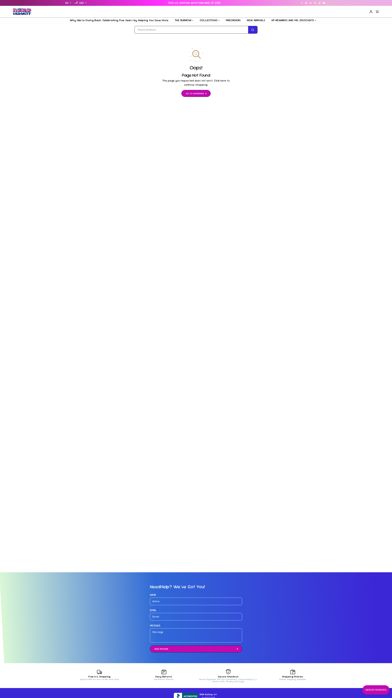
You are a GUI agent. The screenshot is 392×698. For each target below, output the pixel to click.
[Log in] (371, 11)
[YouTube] (324, 3)
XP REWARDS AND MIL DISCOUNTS (293, 20)
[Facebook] (302, 3)
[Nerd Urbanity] (22, 11)
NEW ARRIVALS (256, 20)
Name (153, 595)
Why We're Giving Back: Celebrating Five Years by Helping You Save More (119, 20)
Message (156, 625)
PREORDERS (233, 20)
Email (154, 610)
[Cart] (377, 11)
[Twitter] (306, 3)
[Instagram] (311, 3)
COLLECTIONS (209, 20)
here (223, 80)
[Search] (252, 29)
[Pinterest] (315, 3)
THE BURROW (183, 20)
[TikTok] (319, 3)
